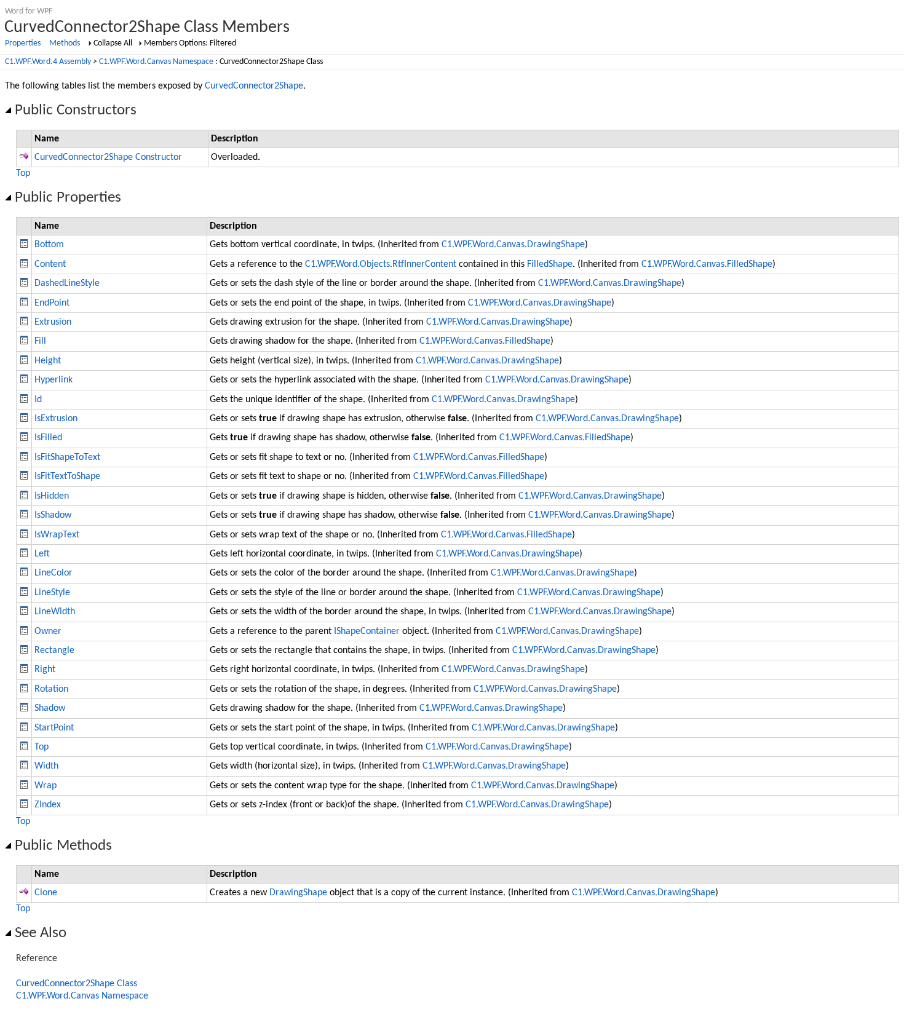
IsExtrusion (55, 419)
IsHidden (51, 496)
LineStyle (52, 593)
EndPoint (51, 303)
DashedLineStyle (67, 283)
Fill (40, 341)
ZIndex (47, 805)
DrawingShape (298, 893)
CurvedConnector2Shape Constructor (108, 157)
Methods (64, 43)
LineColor (53, 573)
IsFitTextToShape (67, 476)
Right (44, 670)
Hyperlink (53, 380)
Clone (45, 893)
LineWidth (54, 612)
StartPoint (54, 728)
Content (50, 264)
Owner (47, 631)
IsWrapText (56, 535)
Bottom (49, 245)
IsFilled (48, 438)
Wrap (45, 786)
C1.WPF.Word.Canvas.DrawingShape (513, 245)
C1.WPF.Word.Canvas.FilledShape (706, 264)
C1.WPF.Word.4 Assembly (48, 61)
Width (46, 766)
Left (42, 554)
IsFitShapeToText (67, 457)
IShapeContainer (367, 631)
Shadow (49, 708)
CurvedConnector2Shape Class (76, 984)
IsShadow (52, 515)
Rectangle (54, 650)
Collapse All (112, 43)
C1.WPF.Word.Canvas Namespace (156, 61)
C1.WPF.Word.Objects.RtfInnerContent (380, 264)
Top (23, 173)
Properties (23, 43)
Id (38, 400)
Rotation (51, 689)
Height (47, 361)
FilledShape (550, 264)
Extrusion (52, 322)
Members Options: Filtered (190, 43)
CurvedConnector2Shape (254, 86)
